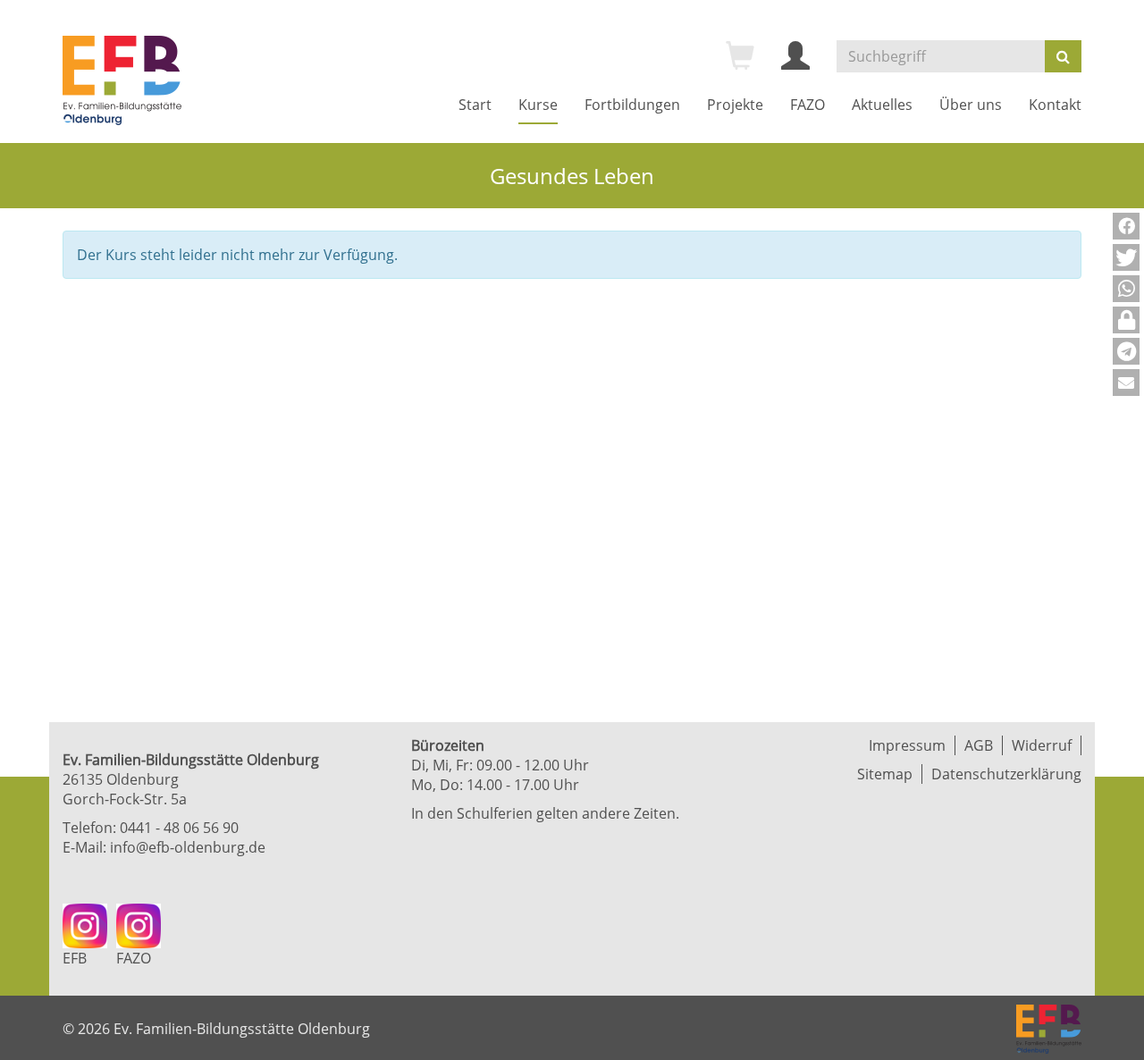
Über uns (970, 104)
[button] (1126, 226)
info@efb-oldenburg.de (187, 847)
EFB (75, 958)
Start (475, 104)
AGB (978, 745)
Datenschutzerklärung (1006, 774)
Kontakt (1055, 104)
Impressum (907, 745)
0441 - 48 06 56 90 (179, 827)
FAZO (807, 104)
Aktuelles (882, 104)
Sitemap (885, 774)
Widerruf (1042, 745)
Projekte (735, 104)
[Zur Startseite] (122, 80)
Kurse (538, 104)
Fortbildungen (632, 104)
